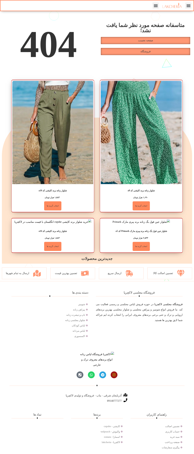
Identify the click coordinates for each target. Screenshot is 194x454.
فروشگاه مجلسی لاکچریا (168, 304)
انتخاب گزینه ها (141, 206)
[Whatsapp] (91, 374)
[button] (188, 5)
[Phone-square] (80, 374)
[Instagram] (114, 374)
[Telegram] (102, 374)
